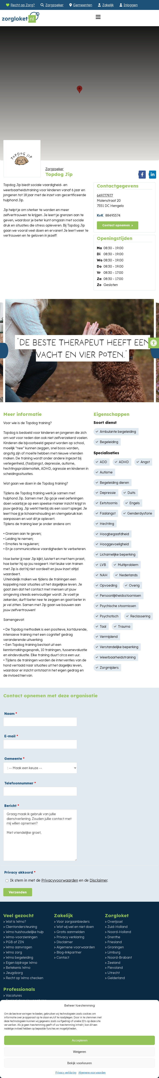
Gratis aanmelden (71, 932)
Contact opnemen (116, 225)
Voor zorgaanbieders (73, 921)
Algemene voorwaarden (92, 1072)
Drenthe (113, 937)
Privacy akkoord (19, 872)
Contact (63, 957)
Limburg (113, 952)
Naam (10, 714)
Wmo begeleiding (19, 957)
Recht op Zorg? (23, 5)
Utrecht (113, 973)
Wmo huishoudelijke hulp (25, 932)
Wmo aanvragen (19, 947)
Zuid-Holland (117, 927)
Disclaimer (98, 880)
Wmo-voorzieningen (21, 937)
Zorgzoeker (54, 5)
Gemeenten (82, 5)
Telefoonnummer (20, 783)
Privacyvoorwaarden (59, 880)
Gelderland (116, 978)
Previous (4, 350)
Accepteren (79, 1040)
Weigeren (79, 1051)
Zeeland (113, 963)
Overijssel (115, 921)
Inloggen (131, 5)
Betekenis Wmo (18, 967)
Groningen (115, 947)
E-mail (11, 736)
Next (155, 350)
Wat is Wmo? (16, 921)
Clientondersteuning (21, 927)
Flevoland (115, 967)
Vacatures (14, 995)
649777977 (105, 195)
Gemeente (14, 759)
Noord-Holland (119, 932)
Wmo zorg (14, 952)
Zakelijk (108, 5)
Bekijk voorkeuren (79, 1063)
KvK (100, 215)
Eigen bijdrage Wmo (21, 963)
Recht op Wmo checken (24, 978)
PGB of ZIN (15, 942)
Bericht (11, 806)
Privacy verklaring (65, 1072)
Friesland (114, 942)
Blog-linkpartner (69, 952)
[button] (153, 343)
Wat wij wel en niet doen (75, 927)
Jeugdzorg (14, 973)
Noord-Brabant (119, 957)
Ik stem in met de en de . (58, 880)
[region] (79, 93)
